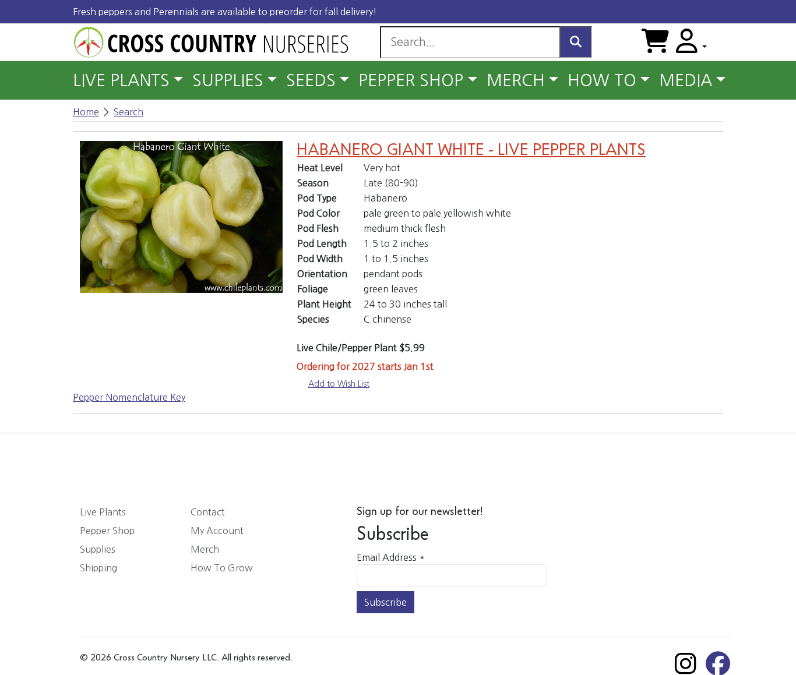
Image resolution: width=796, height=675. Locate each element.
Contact (208, 512)
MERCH (516, 80)
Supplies (97, 549)
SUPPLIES (227, 80)
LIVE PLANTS (121, 80)
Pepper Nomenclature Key (129, 397)
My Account (217, 530)
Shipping (98, 567)
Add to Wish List (338, 384)
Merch (205, 549)
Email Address (391, 557)
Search (128, 111)
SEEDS (311, 80)
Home (86, 111)
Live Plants (103, 512)
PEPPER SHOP (410, 80)
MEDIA (685, 80)
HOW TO (602, 80)
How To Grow (222, 567)
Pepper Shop (107, 530)
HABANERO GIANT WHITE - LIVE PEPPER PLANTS (471, 150)
